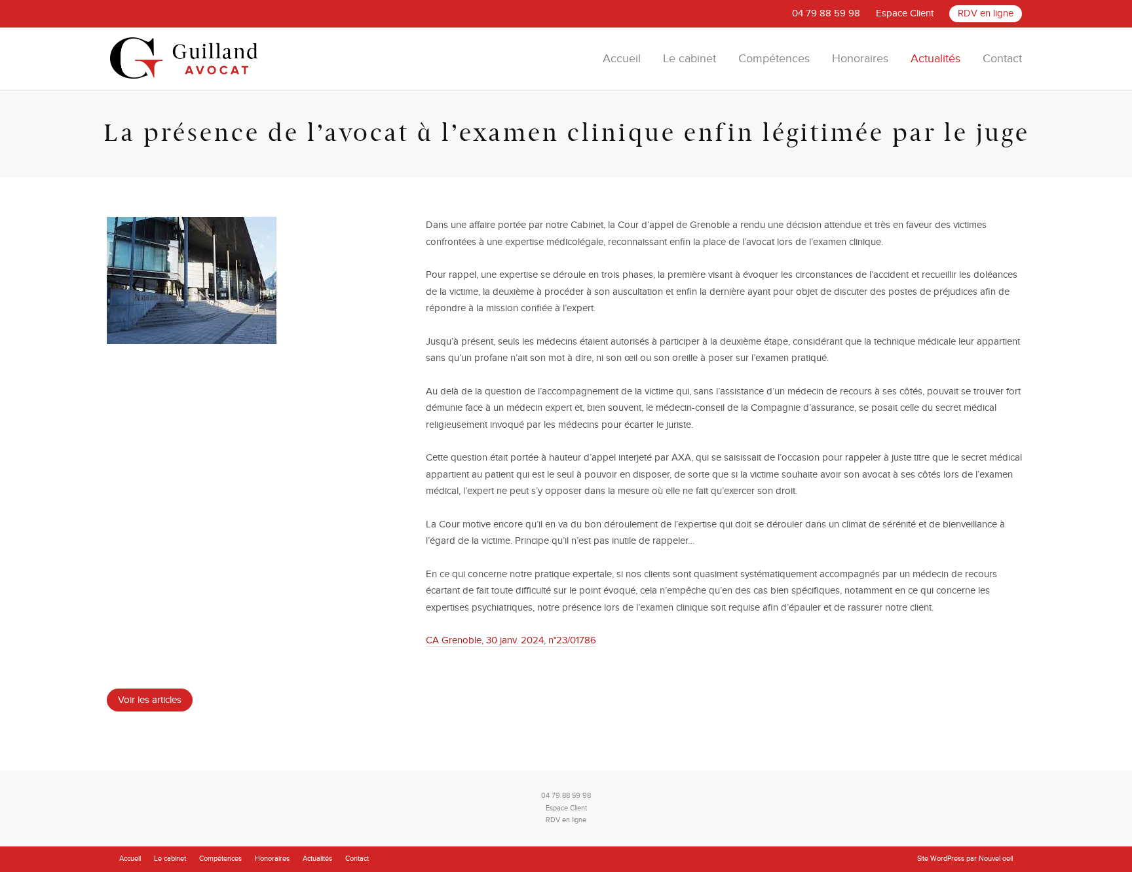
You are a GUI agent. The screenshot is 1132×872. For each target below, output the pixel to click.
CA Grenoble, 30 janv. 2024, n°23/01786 (511, 640)
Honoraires (860, 59)
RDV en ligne (985, 13)
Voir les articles (149, 700)
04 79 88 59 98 (826, 13)
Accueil (622, 59)
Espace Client (905, 13)
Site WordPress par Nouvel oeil (965, 858)
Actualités (935, 59)
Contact (1002, 59)
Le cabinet (689, 59)
